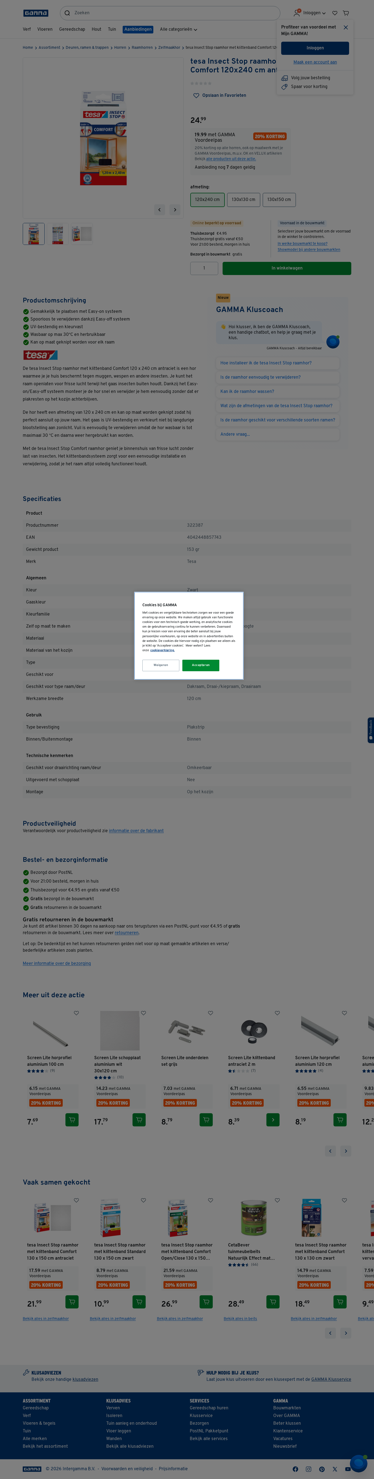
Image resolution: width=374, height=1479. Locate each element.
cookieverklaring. (162, 650)
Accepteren (201, 665)
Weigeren (161, 665)
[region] (189, 636)
